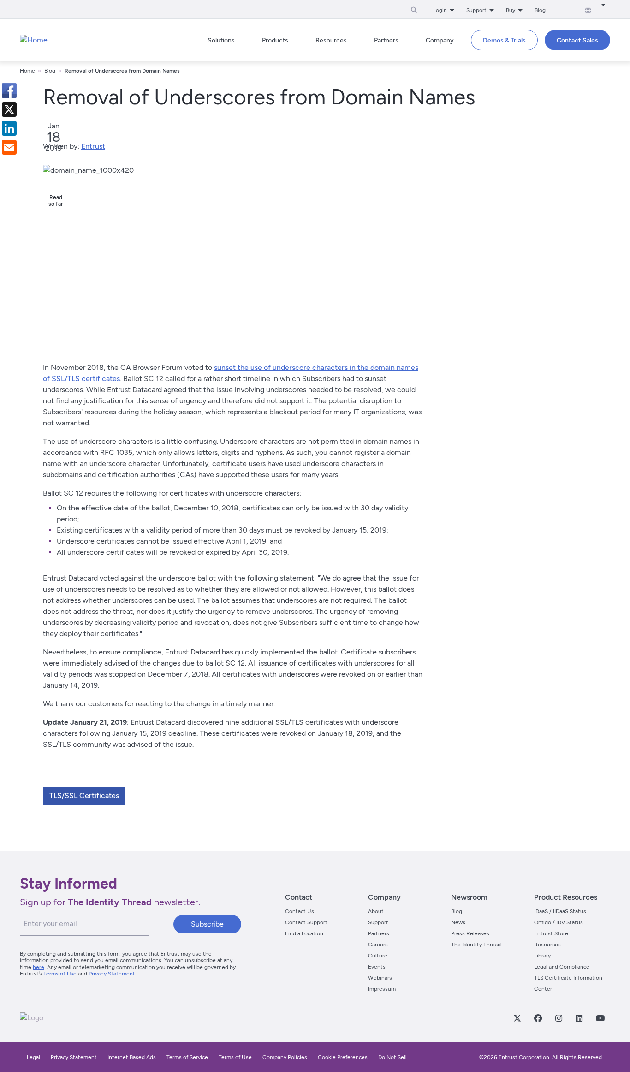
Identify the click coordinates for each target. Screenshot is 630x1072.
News (458, 922)
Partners (378, 933)
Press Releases (470, 933)
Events (377, 966)
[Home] (34, 40)
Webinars (380, 978)
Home (27, 70)
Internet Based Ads (131, 1057)
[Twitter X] (517, 1018)
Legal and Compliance (561, 966)
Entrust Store (551, 933)
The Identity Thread (476, 944)
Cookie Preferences (343, 1057)
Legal (33, 1057)
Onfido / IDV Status (558, 922)
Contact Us (299, 911)
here (38, 967)
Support (378, 922)
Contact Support (306, 922)
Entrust (93, 146)
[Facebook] (538, 1018)
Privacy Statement (112, 973)
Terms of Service (187, 1057)
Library (542, 955)
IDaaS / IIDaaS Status (560, 911)
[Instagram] (558, 1018)
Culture (377, 955)
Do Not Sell (392, 1057)
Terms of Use (60, 973)
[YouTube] (600, 1018)
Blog (540, 10)
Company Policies (284, 1057)
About (376, 911)
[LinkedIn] (578, 1018)
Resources (547, 944)
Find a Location (304, 933)
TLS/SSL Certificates (84, 795)
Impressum (382, 989)
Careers (378, 944)
